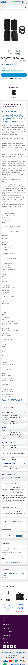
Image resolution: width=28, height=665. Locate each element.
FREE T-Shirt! (7, 628)
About (5, 639)
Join (15, 2)
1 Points (19, 548)
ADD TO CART (17, 75)
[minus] (3, 75)
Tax (3, 68)
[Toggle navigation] (27, 3)
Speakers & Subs (14, 573)
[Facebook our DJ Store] (4, 646)
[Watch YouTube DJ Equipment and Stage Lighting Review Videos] (15, 646)
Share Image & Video (6, 529)
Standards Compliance (8, 463)
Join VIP (10, 70)
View (19, 535)
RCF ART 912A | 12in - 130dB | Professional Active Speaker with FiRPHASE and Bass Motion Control (12, 115)
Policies (5, 642)
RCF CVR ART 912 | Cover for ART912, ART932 (14, 119)
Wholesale (6, 624)
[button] (10, 52)
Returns (5, 621)
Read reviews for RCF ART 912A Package (13, 521)
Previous (1, 599)
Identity (4, 427)
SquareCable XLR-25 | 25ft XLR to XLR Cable (12, 122)
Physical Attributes (7, 442)
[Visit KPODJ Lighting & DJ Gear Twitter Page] (11, 646)
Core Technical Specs (8, 412)
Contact (5, 617)
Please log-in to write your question (14, 562)
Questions (6, 543)
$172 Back (4, 70)
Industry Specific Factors (9, 474)
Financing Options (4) (9, 536)
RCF (7, 577)
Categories (6, 569)
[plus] (9, 75)
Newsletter (6, 635)
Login (19, 2)
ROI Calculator (7, 632)
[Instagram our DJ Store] (8, 646)
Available (14, 64)
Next (26, 599)
